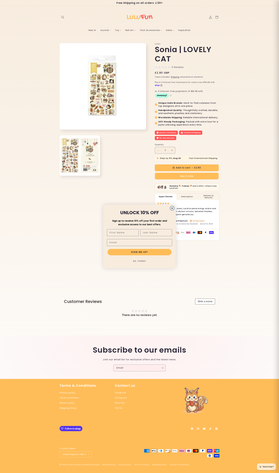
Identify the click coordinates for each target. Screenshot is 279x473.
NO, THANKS (139, 261)
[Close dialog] (172, 208)
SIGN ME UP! (139, 252)
